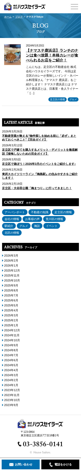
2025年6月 (11, 300)
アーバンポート (15, 212)
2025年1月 (11, 325)
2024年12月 (12, 330)
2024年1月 (11, 385)
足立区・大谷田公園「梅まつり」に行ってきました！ (37, 188)
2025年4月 (11, 310)
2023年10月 (12, 400)
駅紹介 (9, 226)
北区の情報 (12, 232)
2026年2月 (11, 260)
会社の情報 (12, 219)
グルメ (73, 99)
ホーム (8, 16)
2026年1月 (11, 265)
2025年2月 (11, 320)
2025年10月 (12, 280)
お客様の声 (32, 219)
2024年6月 (11, 360)
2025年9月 (11, 285)
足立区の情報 (57, 99)
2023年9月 (11, 405)
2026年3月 (11, 255)
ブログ (19, 16)
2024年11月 (12, 335)
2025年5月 (11, 305)
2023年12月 (12, 390)
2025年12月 (12, 270)
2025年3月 (11, 315)
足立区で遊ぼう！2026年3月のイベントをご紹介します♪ (39, 163)
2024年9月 (11, 345)
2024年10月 (12, 340)
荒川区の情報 (54, 219)
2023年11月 (12, 395)
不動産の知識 (39, 212)
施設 (37, 226)
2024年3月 (11, 375)
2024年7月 (11, 355)
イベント (52, 226)
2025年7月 (11, 295)
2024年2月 (11, 380)
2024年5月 (11, 365)
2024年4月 (11, 370)
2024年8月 (11, 350)
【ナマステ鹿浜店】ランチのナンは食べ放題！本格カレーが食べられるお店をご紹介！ (52, 55)
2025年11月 (12, 275)
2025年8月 (11, 290)
